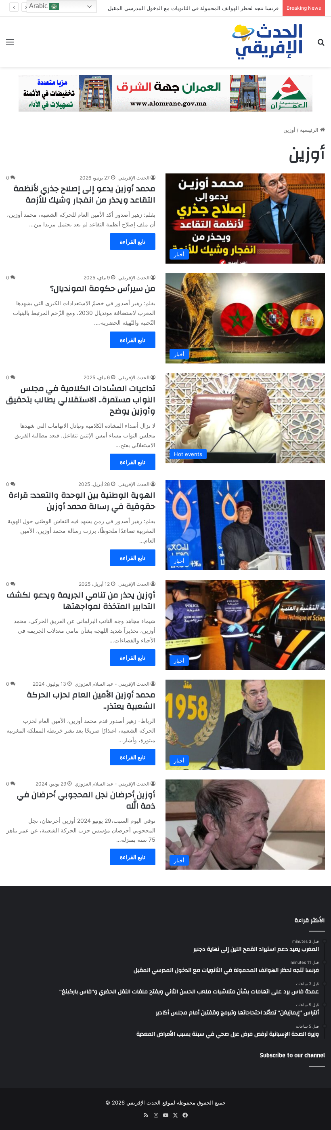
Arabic (39, 5)
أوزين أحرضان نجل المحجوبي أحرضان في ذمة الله (86, 800)
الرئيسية (310, 130)
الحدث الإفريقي (133, 178)
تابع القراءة (132, 241)
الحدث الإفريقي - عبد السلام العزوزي (112, 684)
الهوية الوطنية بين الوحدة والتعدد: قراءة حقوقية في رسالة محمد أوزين (81, 501)
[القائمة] (10, 45)
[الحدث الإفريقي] (267, 41)
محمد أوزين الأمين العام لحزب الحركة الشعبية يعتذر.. (91, 700)
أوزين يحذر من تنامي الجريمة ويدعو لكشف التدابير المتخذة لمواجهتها (81, 600)
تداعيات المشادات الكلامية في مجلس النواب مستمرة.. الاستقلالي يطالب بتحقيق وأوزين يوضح (80, 399)
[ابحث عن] (321, 45)
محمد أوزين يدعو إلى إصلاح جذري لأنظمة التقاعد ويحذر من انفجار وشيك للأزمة (84, 194)
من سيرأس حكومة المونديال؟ (102, 288)
